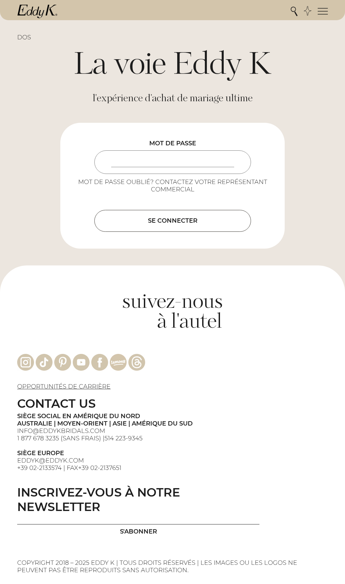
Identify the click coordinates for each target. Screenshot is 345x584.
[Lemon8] (118, 362)
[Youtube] (81, 362)
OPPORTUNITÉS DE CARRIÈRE (64, 386)
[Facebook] (99, 362)
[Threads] (136, 362)
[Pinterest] (62, 362)
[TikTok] (44, 362)
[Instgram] (25, 362)
